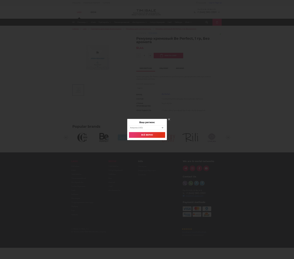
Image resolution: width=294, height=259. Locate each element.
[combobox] (147, 128)
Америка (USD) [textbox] (136, 128)
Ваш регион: (147, 122)
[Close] (169, 119)
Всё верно (147, 135)
